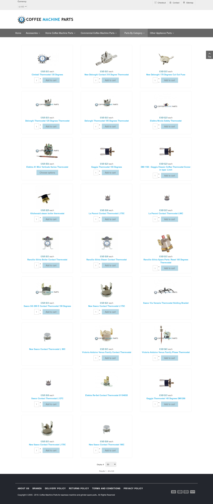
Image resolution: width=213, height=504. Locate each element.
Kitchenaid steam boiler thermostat (47, 213)
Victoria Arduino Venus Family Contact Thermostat (106, 352)
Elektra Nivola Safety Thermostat (166, 120)
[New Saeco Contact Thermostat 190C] (106, 428)
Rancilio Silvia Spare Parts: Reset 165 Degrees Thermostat (165, 261)
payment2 (180, 491)
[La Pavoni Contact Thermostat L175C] (106, 196)
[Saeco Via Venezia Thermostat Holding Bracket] (165, 289)
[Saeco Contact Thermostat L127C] (47, 381)
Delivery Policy (55, 488)
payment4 (186, 491)
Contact (176, 2)
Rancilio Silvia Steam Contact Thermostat (106, 259)
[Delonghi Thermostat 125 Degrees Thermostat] (47, 104)
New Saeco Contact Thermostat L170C (47, 444)
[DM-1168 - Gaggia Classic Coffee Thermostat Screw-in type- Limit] (165, 150)
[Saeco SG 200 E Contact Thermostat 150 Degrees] (47, 289)
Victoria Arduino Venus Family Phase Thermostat (166, 352)
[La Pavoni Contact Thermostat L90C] (165, 196)
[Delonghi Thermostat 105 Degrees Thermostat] (106, 104)
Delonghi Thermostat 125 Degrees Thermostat (47, 120)
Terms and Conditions (106, 488)
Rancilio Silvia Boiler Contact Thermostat (47, 259)
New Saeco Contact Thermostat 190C (106, 444)
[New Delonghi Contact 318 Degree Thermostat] (106, 57)
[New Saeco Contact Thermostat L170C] (47, 428)
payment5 (192, 491)
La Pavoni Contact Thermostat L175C (106, 213)
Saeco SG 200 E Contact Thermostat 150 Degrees (47, 306)
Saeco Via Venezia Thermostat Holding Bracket (166, 303)
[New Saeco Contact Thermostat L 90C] (47, 335)
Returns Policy (79, 488)
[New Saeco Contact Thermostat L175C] (106, 289)
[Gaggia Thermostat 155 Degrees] (106, 150)
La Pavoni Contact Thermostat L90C (165, 213)
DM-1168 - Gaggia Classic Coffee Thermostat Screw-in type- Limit (166, 168)
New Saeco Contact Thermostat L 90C (47, 349)
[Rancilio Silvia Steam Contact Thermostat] (106, 242)
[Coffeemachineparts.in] (46, 19)
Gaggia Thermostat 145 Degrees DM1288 (165, 398)
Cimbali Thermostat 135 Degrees (47, 74)
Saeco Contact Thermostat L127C (47, 398)
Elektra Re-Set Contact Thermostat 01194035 (106, 395)
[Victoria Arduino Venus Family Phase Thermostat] (165, 335)
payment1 (174, 491)
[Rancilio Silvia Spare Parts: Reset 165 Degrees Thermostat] (165, 242)
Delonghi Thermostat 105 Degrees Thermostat (107, 120)
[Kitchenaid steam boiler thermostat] (47, 196)
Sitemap (189, 2)
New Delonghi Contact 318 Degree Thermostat (107, 74)
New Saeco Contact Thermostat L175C (106, 306)
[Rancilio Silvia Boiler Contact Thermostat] (47, 242)
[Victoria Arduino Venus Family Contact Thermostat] (106, 335)
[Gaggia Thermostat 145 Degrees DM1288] (165, 381)
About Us (23, 488)
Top (209, 56)
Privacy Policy (133, 488)
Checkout (162, 2)
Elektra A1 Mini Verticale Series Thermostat (47, 167)
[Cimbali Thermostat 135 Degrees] (47, 57)
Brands (37, 488)
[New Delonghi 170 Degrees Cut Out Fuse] (165, 57)
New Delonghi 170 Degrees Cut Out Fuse (165, 74)
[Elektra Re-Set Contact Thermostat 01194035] (106, 381)
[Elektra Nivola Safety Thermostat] (165, 104)
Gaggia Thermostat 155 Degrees (106, 167)
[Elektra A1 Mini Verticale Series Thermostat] (47, 150)
